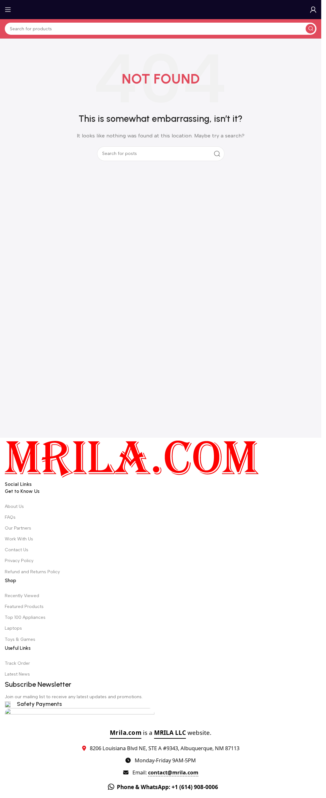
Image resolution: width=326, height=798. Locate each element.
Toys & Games (20, 639)
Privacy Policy (19, 560)
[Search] (310, 28)
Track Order (17, 663)
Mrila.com (126, 732)
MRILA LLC (170, 732)
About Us (14, 506)
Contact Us (16, 550)
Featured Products (24, 606)
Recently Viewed (22, 595)
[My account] (313, 9)
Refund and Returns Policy (32, 572)
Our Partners (18, 528)
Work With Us (19, 539)
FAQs (10, 517)
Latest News (17, 674)
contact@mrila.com (173, 772)
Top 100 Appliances (25, 617)
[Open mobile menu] (8, 9)
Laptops (13, 628)
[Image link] (132, 458)
